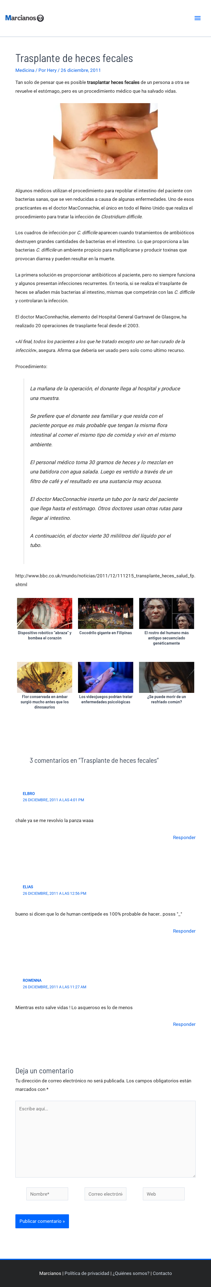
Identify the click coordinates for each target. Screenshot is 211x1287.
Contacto (162, 1273)
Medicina (24, 70)
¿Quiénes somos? (131, 1273)
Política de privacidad (87, 1273)
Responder (184, 837)
